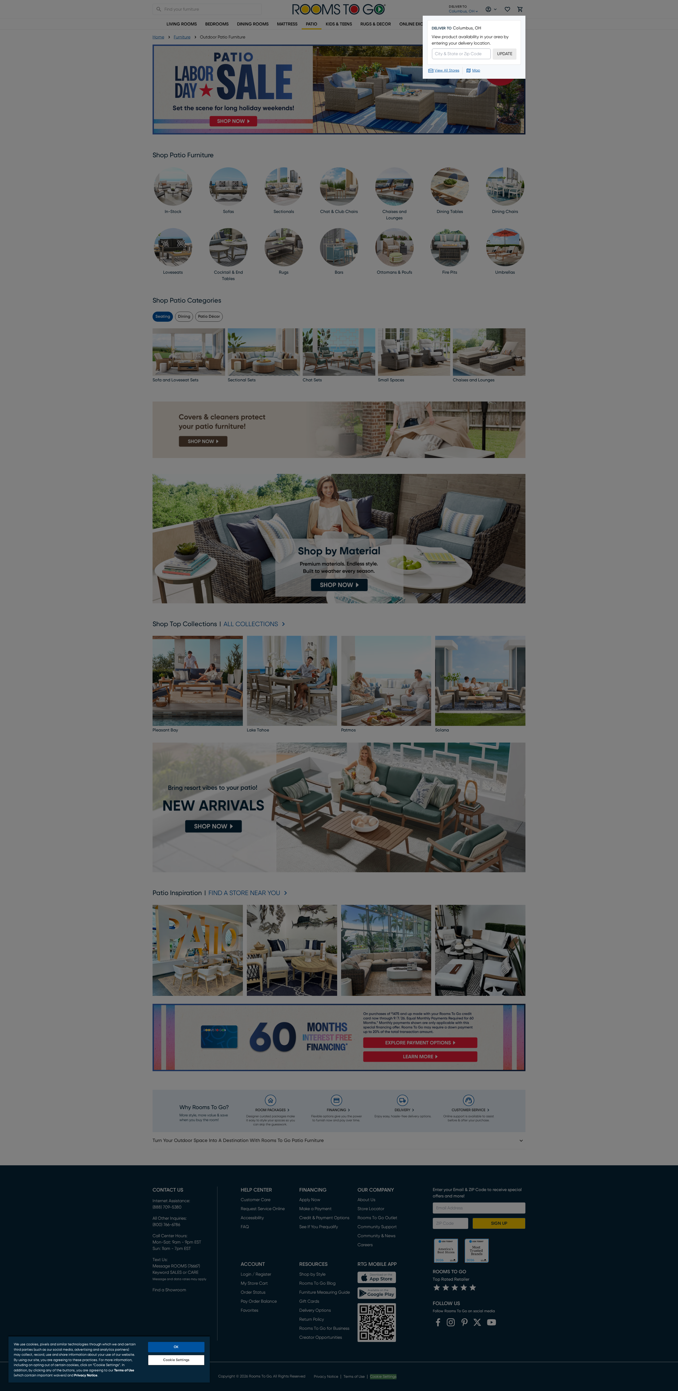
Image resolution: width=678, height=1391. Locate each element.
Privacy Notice (85, 1375)
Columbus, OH (467, 28)
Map (476, 70)
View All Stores (447, 70)
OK (176, 1347)
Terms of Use (124, 1370)
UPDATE (504, 54)
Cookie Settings (176, 1360)
